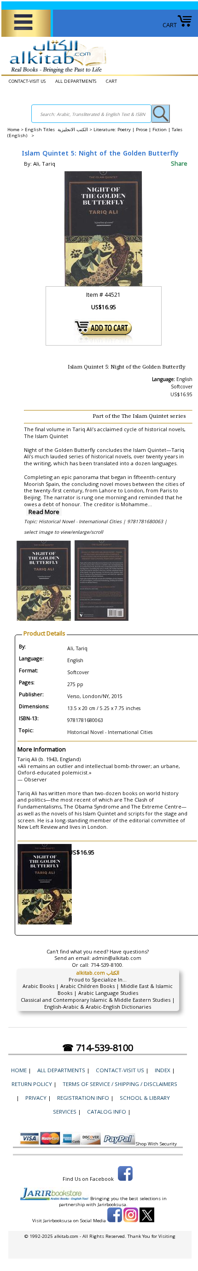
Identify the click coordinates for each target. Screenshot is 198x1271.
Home (13, 130)
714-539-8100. (107, 964)
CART (170, 25)
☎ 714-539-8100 (97, 1047)
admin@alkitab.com (116, 957)
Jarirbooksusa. (113, 1204)
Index (162, 1070)
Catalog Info (106, 1111)
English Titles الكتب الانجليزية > (59, 130)
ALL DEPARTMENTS (75, 81)
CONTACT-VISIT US (27, 81)
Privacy (36, 1097)
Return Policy (32, 1083)
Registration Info (83, 1097)
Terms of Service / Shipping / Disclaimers (120, 1083)
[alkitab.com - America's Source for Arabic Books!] (55, 73)
